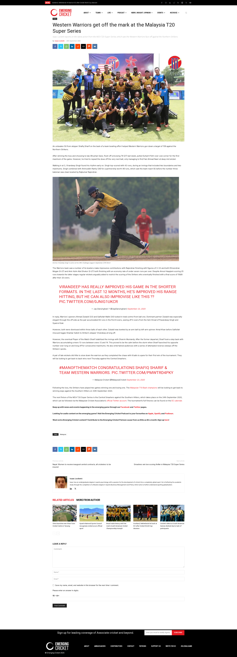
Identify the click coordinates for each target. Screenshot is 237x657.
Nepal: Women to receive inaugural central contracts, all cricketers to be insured (82, 465)
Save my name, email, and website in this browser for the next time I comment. (87, 585)
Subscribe (178, 632)
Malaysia (63, 434)
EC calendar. (177, 400)
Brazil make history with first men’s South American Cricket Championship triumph (117, 526)
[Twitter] (186, 3)
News (54, 19)
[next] (139, 2)
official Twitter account (117, 400)
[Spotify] (182, 3)
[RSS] (178, 3)
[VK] (94, 46)
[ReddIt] (77, 46)
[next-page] (58, 533)
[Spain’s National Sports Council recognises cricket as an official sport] (91, 513)
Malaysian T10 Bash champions (143, 388)
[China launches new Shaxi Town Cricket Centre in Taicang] (65, 513)
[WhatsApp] (66, 46)
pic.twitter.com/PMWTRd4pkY (142, 372)
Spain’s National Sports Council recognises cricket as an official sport (90, 526)
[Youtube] (190, 3)
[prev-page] (54, 533)
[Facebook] (162, 3)
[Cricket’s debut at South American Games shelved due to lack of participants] (172, 513)
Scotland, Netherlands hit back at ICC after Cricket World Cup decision (74, 3)
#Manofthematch (78, 367)
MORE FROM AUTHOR (88, 499)
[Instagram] (166, 3)
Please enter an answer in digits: (66, 590)
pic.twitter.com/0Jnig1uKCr (88, 301)
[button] (186, 13)
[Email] (83, 46)
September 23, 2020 (137, 309)
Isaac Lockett (59, 41)
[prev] (135, 2)
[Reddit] (174, 3)
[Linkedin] (170, 3)
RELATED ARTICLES (63, 499)
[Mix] (89, 46)
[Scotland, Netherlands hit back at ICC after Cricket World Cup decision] (145, 513)
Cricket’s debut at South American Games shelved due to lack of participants (172, 526)
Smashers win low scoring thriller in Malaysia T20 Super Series (159, 464)
